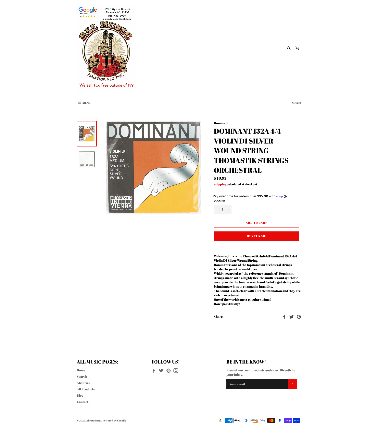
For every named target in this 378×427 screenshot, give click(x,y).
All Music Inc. (94, 420)
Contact (82, 402)
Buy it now (256, 236)
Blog (80, 395)
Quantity (220, 200)
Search (82, 376)
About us (83, 383)
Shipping (220, 184)
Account (296, 102)
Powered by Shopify (114, 420)
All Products (86, 389)
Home (81, 370)
